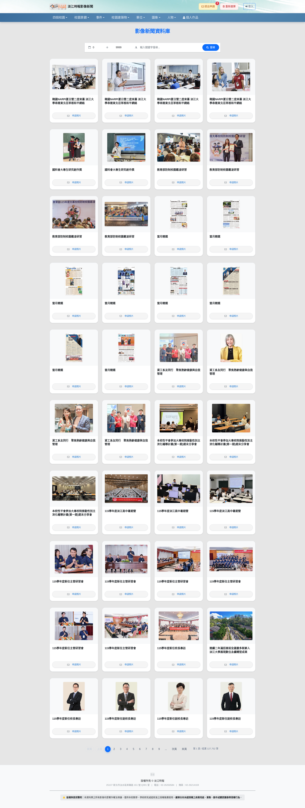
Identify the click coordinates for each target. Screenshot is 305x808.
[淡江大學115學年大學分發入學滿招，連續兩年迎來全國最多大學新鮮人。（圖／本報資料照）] (231, 625)
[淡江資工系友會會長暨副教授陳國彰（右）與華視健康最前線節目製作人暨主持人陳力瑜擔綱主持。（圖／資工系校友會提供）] (73, 418)
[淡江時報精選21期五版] (126, 280)
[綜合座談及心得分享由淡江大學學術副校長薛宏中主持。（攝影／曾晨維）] (126, 625)
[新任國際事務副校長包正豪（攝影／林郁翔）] (126, 696)
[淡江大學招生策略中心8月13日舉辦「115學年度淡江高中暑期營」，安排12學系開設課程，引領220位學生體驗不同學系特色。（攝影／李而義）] (126, 488)
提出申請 (211, 5)
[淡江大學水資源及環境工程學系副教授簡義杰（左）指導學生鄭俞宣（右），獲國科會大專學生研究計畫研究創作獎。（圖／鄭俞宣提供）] (73, 147)
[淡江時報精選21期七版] (231, 214)
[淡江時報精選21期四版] (178, 280)
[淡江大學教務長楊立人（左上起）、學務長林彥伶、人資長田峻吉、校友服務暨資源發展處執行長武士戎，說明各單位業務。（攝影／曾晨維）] (73, 625)
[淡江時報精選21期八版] (178, 214)
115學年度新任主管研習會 (68, 581)
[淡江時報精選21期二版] (73, 347)
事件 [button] (99, 17)
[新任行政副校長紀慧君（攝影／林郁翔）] (178, 696)
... (166, 749)
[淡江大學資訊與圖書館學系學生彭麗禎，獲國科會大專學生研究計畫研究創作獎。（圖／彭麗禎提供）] (126, 147)
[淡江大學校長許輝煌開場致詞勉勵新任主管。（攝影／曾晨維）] (126, 559)
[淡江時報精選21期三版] (231, 280)
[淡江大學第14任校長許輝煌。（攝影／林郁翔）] (73, 696)
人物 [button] (170, 17)
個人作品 (192, 17)
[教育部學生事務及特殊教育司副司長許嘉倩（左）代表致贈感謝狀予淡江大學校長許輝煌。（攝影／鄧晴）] (231, 147)
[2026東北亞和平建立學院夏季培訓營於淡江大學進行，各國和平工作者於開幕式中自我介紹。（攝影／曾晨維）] (178, 76)
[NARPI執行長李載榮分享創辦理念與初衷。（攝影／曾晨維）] (126, 76)
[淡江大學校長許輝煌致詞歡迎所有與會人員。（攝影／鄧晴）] (73, 214)
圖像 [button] (155, 17)
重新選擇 (230, 6)
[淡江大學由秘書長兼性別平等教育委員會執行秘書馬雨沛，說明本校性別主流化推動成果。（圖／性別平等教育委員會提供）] (178, 418)
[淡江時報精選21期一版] (126, 347)
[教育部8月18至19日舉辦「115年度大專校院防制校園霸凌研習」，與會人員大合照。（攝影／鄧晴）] (126, 214)
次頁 (174, 749)
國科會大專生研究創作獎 (67, 169)
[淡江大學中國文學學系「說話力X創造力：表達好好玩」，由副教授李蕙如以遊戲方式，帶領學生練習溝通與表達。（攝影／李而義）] (231, 488)
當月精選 (162, 236)
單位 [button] (139, 17)
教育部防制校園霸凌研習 (172, 169)
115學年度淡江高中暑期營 (120, 511)
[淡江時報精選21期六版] (73, 280)
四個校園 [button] (59, 17)
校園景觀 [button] (80, 17)
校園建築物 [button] (119, 17)
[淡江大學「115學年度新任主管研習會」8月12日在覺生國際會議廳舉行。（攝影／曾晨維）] (231, 559)
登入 (250, 6)
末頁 (184, 749)
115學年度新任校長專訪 (171, 648)
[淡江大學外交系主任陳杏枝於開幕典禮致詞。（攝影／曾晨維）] (73, 76)
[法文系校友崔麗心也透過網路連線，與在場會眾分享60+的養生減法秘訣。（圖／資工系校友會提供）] (231, 347)
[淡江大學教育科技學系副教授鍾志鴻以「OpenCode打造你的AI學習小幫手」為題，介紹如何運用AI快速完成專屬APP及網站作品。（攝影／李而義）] (178, 488)
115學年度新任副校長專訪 (120, 718)
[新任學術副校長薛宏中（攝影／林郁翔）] (231, 696)
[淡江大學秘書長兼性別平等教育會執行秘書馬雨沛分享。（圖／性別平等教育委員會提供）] (231, 418)
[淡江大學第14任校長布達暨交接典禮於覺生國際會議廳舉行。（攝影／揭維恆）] (178, 625)
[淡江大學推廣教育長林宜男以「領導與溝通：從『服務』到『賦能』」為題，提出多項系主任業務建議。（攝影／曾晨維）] (178, 559)
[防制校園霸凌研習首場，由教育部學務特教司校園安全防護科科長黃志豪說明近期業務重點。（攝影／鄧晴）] (178, 147)
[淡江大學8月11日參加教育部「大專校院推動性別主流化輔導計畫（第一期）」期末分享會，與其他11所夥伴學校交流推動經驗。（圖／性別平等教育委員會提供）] (73, 488)
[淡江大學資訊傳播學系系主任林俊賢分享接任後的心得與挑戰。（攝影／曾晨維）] (73, 559)
